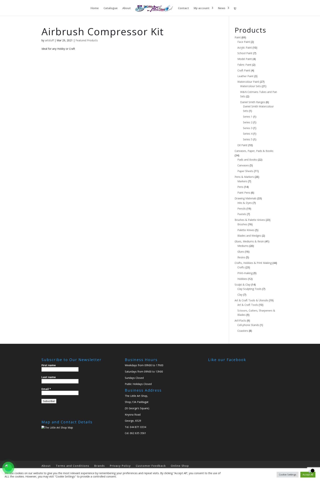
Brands (99, 465)
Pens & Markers (244, 177)
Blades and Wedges (249, 235)
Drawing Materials (245, 198)
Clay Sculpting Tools (249, 289)
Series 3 (247, 128)
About (126, 8)
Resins (241, 257)
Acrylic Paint (244, 47)
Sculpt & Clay (242, 284)
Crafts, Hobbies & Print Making (253, 263)
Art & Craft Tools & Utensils (251, 300)
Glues (240, 251)
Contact (183, 8)
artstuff (49, 40)
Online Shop (180, 465)
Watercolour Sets (250, 86)
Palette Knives (245, 230)
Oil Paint (242, 145)
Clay (239, 294)
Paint (238, 37)
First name (48, 365)
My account (201, 8)
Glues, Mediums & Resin (249, 241)
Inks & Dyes (244, 203)
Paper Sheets (245, 171)
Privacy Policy (120, 465)
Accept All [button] (308, 474)
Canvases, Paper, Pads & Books (254, 151)
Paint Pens (243, 192)
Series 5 (247, 139)
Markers (242, 181)
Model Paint (244, 59)
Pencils (241, 208)
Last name (48, 377)
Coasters (242, 330)
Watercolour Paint (248, 81)
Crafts (241, 267)
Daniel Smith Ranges (252, 102)
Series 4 (247, 133)
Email (46, 389)
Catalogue (111, 8)
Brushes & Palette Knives (250, 220)
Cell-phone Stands (248, 325)
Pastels (241, 214)
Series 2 (247, 122)
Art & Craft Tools (247, 305)
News (221, 8)
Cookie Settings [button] (287, 474)
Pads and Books (247, 159)
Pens (240, 187)
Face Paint (243, 42)
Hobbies (242, 279)
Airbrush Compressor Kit (102, 31)
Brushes (242, 224)
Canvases (243, 165)
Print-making (245, 273)
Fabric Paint (244, 64)
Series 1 (247, 116)
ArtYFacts (240, 320)
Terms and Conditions (72, 465)
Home (95, 8)
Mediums (243, 246)
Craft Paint (243, 70)
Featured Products (87, 40)
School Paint (244, 53)
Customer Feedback (151, 465)
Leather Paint (245, 76)
